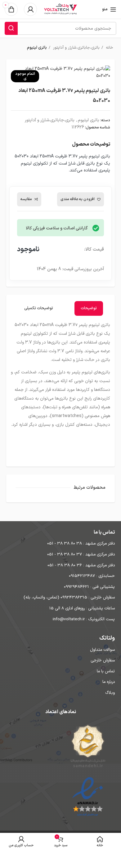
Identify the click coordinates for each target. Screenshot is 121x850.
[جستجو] (11, 28)
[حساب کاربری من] (30, 9)
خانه (109, 48)
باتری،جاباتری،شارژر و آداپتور (76, 48)
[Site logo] (60, 9)
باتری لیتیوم (37, 48)
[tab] (88, 308)
